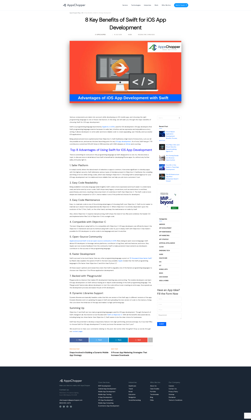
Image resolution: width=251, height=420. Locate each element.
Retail (130, 392)
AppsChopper (101, 34)
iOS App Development (105, 400)
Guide (161, 254)
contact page (77, 331)
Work (156, 5)
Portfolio (153, 392)
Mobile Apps (163, 269)
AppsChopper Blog (75, 13)
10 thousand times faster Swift (141, 258)
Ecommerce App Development (108, 406)
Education (132, 394)
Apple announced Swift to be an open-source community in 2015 (93, 241)
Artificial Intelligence (167, 243)
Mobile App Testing (104, 394)
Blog (151, 397)
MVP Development (104, 386)
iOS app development (123, 141)
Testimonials (154, 394)
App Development (165, 228)
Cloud (161, 247)
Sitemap (171, 394)
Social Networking (135, 400)
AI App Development (105, 397)
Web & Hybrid (164, 280)
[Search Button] (179, 118)
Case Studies (154, 389)
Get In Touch (180, 5)
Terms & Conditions (175, 400)
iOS (82, 13)
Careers (171, 386)
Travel (131, 389)
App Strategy (164, 239)
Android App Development (107, 389)
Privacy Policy (173, 392)
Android (162, 224)
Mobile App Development (106, 392)
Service (125, 5)
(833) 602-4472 (65, 403)
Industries (147, 5)
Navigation (132, 397)
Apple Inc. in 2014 (108, 127)
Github (128, 144)
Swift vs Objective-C (114, 315)
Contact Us (173, 389)
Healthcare (163, 258)
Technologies (136, 5)
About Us (153, 386)
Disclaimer (172, 397)
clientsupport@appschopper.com (70, 400)
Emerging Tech (164, 250)
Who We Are (166, 5)
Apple (120, 261)
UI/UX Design (163, 277)
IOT (160, 265)
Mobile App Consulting (105, 403)
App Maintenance (165, 232)
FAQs (152, 400)
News (161, 273)
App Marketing (164, 235)
